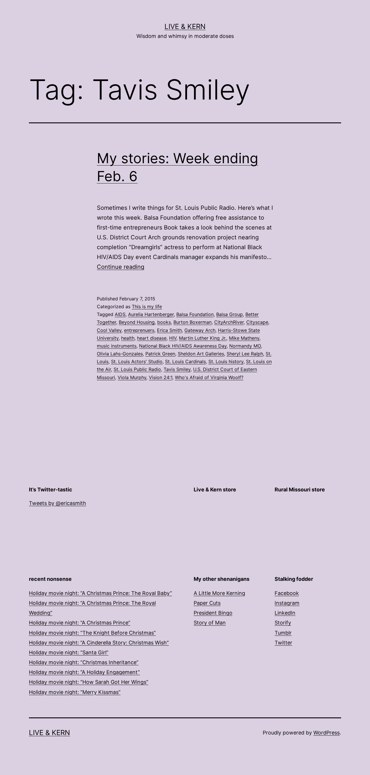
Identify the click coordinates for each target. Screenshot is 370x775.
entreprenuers (139, 330)
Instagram (287, 603)
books (164, 322)
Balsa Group (229, 314)
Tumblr (283, 633)
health (127, 338)
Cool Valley (109, 330)
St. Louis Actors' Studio (136, 361)
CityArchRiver (229, 322)
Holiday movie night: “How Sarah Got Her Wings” (88, 682)
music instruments (116, 346)
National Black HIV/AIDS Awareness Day (183, 346)
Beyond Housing (137, 322)
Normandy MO (245, 346)
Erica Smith (169, 330)
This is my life (147, 306)
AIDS (120, 314)
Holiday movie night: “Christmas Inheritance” (83, 662)
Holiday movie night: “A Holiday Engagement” (84, 672)
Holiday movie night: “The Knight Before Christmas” (92, 633)
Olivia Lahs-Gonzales (120, 354)
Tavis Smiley (177, 369)
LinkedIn (285, 613)
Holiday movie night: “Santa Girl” (68, 652)
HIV (172, 338)
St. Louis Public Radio (137, 369)
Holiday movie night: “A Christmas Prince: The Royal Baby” (100, 593)
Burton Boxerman (192, 322)
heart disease (151, 338)
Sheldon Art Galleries (201, 354)
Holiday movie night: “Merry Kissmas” (75, 692)
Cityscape (257, 322)
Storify (283, 623)
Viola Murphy (132, 377)
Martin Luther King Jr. (202, 338)
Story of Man (210, 623)
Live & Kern (185, 26)
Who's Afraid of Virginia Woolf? (209, 377)
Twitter (283, 643)
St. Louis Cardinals (185, 361)
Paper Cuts (207, 603)
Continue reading (120, 266)
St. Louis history (225, 361)
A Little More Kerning (219, 593)
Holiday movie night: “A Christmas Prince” (79, 623)
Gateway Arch (199, 330)
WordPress (326, 733)
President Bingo (213, 613)
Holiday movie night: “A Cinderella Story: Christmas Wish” (99, 643)
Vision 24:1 (160, 377)
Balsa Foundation (195, 314)
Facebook (287, 593)
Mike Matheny (244, 338)
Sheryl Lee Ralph (245, 354)
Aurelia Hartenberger (151, 314)
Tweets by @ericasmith (57, 503)
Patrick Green (160, 354)
